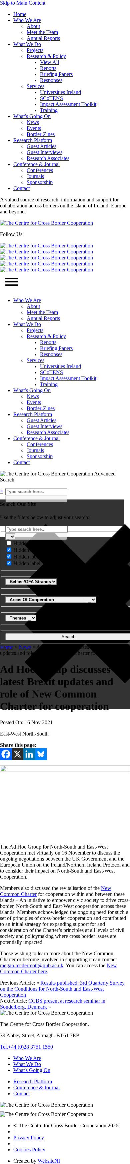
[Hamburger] (11, 282)
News (33, 122)
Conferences (40, 170)
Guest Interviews (44, 152)
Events (34, 128)
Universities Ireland (60, 92)
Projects (35, 50)
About (33, 26)
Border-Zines (41, 134)
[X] (17, 754)
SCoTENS (51, 98)
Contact (21, 188)
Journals (35, 176)
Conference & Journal (36, 164)
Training (49, 110)
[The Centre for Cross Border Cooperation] (46, 223)
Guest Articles (41, 146)
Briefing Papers (56, 74)
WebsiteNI (49, 1161)
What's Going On (31, 1070)
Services (35, 86)
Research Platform (32, 140)
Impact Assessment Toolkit (68, 104)
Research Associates (48, 158)
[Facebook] (6, 754)
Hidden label (26, 543)
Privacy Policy (28, 1137)
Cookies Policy (29, 1149)
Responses (51, 80)
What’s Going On (32, 116)
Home (19, 14)
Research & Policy (46, 56)
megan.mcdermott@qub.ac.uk (31, 965)
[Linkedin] (29, 754)
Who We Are (27, 20)
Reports (48, 68)
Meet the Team (42, 32)
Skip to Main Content (22, 3)
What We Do (27, 44)
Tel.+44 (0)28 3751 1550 (26, 1047)
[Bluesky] (41, 754)
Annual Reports (43, 38)
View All (49, 62)
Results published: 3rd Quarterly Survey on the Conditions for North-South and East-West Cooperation (62, 989)
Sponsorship (40, 182)
